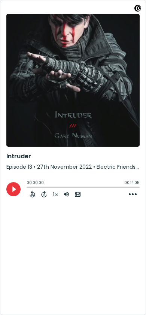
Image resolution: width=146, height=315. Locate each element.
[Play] (13, 189)
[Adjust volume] (66, 194)
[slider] (28, 188)
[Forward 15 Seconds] (44, 194)
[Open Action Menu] (133, 194)
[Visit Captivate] (137, 9)
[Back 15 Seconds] (32, 194)
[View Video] (77, 194)
